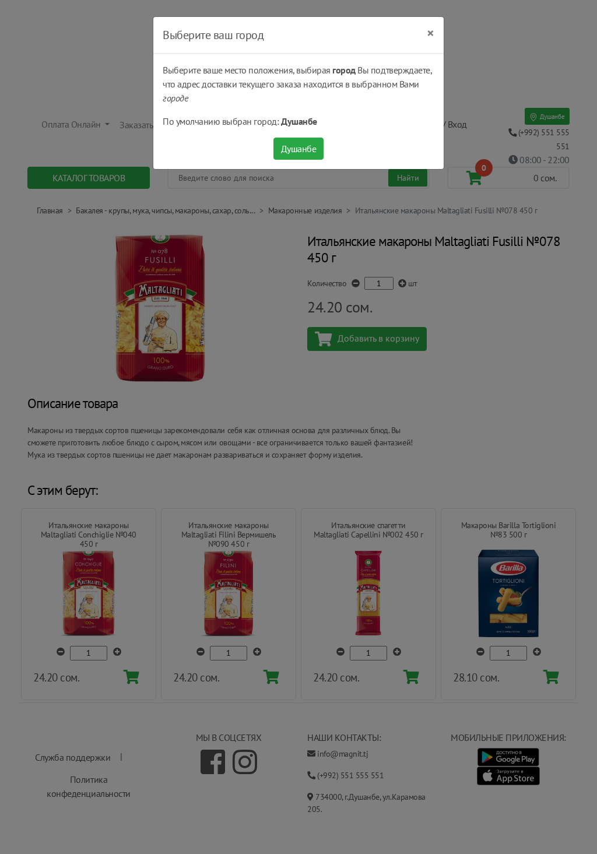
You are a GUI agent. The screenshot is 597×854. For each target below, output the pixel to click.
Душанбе (299, 148)
